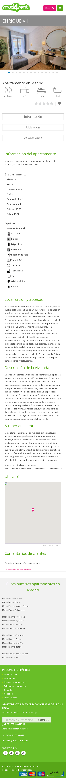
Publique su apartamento (15, 686)
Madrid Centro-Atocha (12, 624)
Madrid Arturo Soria (11, 602)
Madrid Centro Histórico (12, 647)
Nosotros (8, 694)
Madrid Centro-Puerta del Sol (15, 653)
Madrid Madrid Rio (10, 657)
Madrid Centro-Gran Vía (12, 643)
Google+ (17, 753)
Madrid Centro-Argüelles (13, 620)
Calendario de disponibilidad (18, 569)
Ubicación (33, 127)
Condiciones (9, 678)
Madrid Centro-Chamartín (13, 628)
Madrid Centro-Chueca (12, 639)
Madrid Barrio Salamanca (13, 610)
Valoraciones (33, 138)
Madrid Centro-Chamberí (13, 635)
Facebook (5, 753)
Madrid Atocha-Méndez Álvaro (15, 606)
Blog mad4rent (23, 753)
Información (33, 116)
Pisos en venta (10, 697)
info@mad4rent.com (17, 740)
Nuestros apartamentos (14, 682)
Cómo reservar (10, 674)
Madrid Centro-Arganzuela (13, 617)
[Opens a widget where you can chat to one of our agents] (54, 772)
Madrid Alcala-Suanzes (12, 598)
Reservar (49, 7)
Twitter (11, 753)
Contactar (8, 690)
